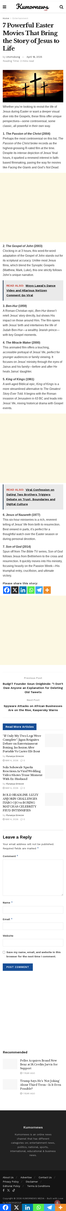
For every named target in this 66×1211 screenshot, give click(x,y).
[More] (47, 590)
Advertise (26, 1177)
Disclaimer (32, 1181)
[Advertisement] (33, 207)
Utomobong (13, 57)
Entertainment (20, 18)
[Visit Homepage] (32, 7)
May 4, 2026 (11, 760)
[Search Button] (61, 7)
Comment (10, 856)
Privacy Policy (11, 1181)
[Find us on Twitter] (8, 1190)
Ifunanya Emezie (15, 756)
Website (8, 935)
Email (8, 919)
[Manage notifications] (57, 1203)
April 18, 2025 (34, 57)
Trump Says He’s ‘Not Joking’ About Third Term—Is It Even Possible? (40, 1084)
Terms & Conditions (38, 1186)
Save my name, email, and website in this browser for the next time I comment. (33, 954)
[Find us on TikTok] (13, 1190)
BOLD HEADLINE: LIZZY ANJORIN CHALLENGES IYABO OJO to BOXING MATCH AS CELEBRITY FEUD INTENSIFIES (20, 802)
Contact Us (45, 1177)
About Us (8, 1177)
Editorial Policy (11, 1186)
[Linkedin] (23, 590)
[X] (15, 590)
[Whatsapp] (31, 590)
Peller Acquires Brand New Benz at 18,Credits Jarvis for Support (39, 1064)
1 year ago (28, 1073)
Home (6, 18)
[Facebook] (6, 590)
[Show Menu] (4, 7)
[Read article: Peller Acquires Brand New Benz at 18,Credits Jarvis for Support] (10, 1064)
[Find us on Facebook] (3, 1190)
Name (8, 902)
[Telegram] (39, 590)
